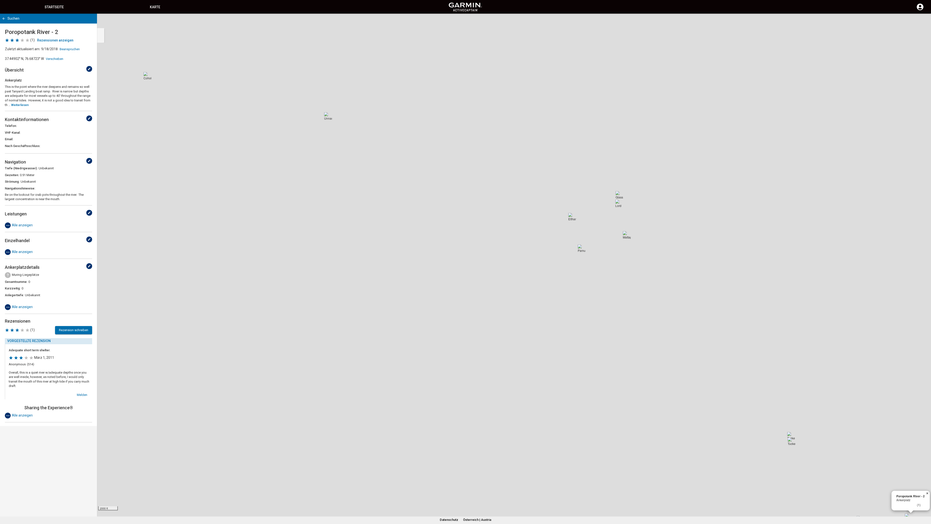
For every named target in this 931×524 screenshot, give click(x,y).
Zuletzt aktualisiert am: (22, 49)
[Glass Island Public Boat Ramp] (619, 195)
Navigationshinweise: (20, 188)
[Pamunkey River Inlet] (582, 248)
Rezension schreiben (73, 330)
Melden (82, 395)
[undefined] (89, 69)
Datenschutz (449, 520)
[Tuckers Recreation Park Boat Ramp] (791, 436)
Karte (155, 7)
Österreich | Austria (477, 520)
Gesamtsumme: (16, 282)
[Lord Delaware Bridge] (619, 203)
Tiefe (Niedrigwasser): (21, 168)
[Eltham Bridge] (572, 217)
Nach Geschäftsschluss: (22, 146)
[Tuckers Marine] (791, 441)
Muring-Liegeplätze (25, 275)
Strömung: (12, 181)
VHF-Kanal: (12, 132)
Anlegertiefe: (14, 295)
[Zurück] (4, 19)
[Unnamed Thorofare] (328, 116)
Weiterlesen (20, 105)
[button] (925, 502)
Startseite (54, 7)
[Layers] (923, 22)
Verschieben (54, 59)
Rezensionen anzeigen (55, 40)
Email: (9, 139)
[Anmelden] (920, 10)
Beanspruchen (70, 49)
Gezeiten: (12, 175)
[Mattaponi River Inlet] (627, 235)
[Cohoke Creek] (147, 76)
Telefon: (11, 126)
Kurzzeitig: (13, 288)
